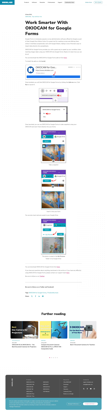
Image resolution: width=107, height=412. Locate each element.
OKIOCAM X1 (46, 389)
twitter (32, 296)
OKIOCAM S (46, 382)
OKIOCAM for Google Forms (37, 293)
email (43, 296)
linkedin (39, 296)
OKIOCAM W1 (46, 386)
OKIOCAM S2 (29, 391)
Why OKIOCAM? (67, 382)
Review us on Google (68, 394)
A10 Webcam (46, 391)
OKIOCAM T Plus (30, 396)
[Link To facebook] (87, 388)
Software (34, 2)
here (65, 58)
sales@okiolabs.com (88, 384)
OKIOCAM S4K (29, 386)
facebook (35, 296)
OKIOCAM (28, 16)
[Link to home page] (7, 2)
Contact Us (86, 379)
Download (65, 384)
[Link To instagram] (94, 388)
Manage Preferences (73, 404)
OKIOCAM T (46, 384)
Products (28, 379)
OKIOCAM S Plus (30, 394)
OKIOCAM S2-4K (30, 384)
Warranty (65, 389)
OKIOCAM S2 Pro (30, 382)
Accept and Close (89, 404)
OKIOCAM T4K (29, 389)
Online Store (88, 2)
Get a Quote (98, 2)
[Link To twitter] (83, 388)
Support (65, 386)
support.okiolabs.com (88, 382)
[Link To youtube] (90, 388)
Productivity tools (52, 293)
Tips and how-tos (37, 16)
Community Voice (67, 391)
